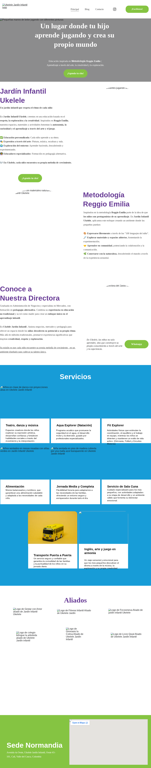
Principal (75, 9)
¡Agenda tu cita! (75, 73)
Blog (87, 9)
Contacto (99, 9)
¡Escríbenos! (137, 9)
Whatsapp (136, 344)
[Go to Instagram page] (114, 9)
